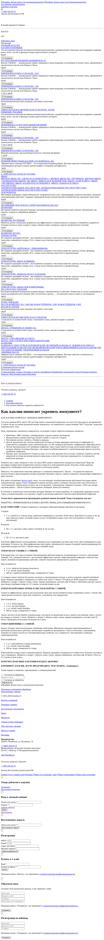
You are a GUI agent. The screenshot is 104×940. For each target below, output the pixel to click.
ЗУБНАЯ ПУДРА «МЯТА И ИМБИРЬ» (18, 261)
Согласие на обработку (24, 675)
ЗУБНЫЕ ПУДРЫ (9, 235)
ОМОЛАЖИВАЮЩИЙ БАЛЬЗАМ (71, 348)
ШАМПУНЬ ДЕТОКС (11, 233)
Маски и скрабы (8, 730)
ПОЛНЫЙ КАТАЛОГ (10, 45)
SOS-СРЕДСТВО (8, 185)
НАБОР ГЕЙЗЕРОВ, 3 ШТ (45, 304)
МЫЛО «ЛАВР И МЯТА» (79, 181)
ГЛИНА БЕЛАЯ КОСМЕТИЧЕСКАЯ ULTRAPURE (24, 317)
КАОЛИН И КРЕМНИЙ (11, 48)
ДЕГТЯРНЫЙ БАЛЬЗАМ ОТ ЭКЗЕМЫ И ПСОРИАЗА (70, 345)
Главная (9, 401)
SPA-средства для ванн (11, 726)
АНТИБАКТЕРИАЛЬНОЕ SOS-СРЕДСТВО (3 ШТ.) (64, 188)
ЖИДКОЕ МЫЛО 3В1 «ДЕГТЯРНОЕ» (67, 179)
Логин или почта (9, 802)
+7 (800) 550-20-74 (9, 746)
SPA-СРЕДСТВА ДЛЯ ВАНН (14, 289)
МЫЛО (4, 176)
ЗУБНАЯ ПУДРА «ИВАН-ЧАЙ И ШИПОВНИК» (22, 287)
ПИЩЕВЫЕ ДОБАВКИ (11, 112)
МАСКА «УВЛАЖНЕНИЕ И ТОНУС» (18, 338)
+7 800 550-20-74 (8, 11)
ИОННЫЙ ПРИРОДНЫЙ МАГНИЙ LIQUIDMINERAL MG (27, 161)
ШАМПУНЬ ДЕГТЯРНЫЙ (13, 220)
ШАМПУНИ (6, 207)
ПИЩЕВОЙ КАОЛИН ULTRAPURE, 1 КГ (20, 86)
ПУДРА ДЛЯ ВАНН (10, 302)
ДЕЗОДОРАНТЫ (8, 192)
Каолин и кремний (9, 700)
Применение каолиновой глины (66, 372)
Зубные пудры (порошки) (12, 722)
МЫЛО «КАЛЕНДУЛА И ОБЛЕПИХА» (33, 183)
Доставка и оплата (31, 372)
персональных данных (34, 675)
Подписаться (7, 683)
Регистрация (6, 812)
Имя (3, 864)
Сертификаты (46, 372)
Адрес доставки (8, 846)
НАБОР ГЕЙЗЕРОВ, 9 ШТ (69, 304)
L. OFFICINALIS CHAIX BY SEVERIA (18, 174)
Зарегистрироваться (10, 851)
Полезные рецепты (88, 372)
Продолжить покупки (10, 789)
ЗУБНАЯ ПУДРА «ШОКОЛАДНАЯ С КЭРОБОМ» (23, 274)
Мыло (3, 713)
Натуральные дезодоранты (12, 709)
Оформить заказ (8, 41)
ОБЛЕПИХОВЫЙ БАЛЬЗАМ (36, 350)
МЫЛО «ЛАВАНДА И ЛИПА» (65, 183)
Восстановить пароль (10, 828)
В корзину (5, 787)
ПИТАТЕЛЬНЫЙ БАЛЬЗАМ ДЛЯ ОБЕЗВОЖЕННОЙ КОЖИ (28, 348)
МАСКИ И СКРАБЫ (10, 307)
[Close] (2, 777)
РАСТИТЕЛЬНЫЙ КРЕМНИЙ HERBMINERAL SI (23, 60)
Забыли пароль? (8, 807)
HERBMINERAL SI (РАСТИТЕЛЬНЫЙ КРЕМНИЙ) (24, 125)
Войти (4, 810)
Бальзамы (5, 735)
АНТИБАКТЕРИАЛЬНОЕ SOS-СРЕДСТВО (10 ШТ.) (24, 190)
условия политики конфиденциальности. (57, 874)
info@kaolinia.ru (8, 755)
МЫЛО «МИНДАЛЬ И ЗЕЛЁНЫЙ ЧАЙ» (49, 181)
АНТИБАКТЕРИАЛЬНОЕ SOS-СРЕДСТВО (20, 188)
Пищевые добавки (9, 705)
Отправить (6, 910)
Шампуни (5, 717)
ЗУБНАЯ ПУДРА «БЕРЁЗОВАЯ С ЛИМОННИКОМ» (24, 248)
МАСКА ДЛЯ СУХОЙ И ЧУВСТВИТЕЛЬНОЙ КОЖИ (25, 341)
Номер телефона (9, 867)
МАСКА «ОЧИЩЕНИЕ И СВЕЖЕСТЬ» (18, 328)
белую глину (26, 480)
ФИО (4, 841)
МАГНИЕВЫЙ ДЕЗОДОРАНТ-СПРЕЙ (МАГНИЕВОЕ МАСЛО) (29, 205)
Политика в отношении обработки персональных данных (16, 690)
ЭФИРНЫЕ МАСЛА (10, 352)
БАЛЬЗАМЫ (6, 343)
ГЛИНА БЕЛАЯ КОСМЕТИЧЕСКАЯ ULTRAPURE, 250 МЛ (28, 110)
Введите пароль (8, 849)
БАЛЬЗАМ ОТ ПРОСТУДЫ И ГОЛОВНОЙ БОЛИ (23, 345)
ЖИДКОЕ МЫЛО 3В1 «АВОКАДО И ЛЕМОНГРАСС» (25, 179)
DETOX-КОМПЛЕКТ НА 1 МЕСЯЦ (17, 304)
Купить (4, 870)
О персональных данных (12, 372)
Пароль (5, 805)
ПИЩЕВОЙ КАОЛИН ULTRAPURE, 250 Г (20, 73)
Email (4, 843)
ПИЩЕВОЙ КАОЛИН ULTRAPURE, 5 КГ (20, 99)
